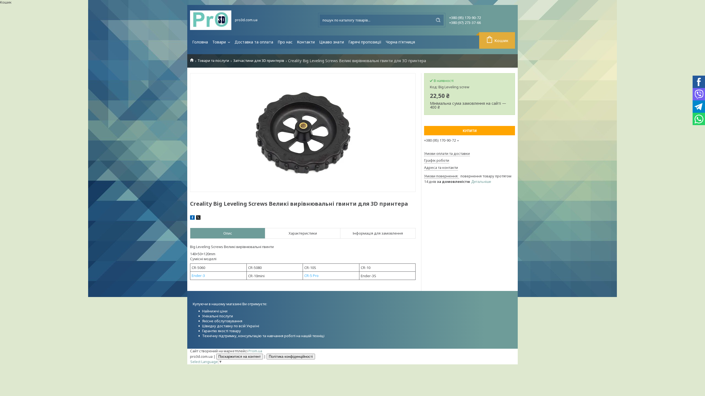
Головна (200, 42)
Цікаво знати (331, 42)
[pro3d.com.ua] (210, 20)
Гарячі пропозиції (364, 42)
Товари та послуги (213, 60)
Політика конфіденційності (291, 356)
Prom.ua (255, 350)
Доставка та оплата (254, 42)
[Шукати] (438, 20)
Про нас (285, 42)
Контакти (306, 42)
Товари (219, 42)
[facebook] (192, 218)
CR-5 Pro (311, 275)
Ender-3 (198, 275)
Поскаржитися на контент (239, 356)
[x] (198, 218)
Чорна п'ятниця (400, 42)
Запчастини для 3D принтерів (258, 60)
